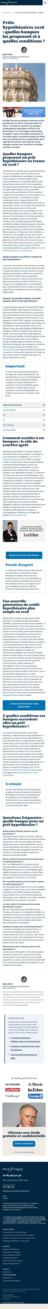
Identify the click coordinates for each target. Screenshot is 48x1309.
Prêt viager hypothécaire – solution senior (16, 1241)
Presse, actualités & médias (11, 1255)
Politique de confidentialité (11, 1297)
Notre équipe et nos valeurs (12, 1252)
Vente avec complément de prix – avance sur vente (19, 1238)
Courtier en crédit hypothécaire (13, 1261)
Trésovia (5, 1198)
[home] (9, 2)
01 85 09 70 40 (7, 1272)
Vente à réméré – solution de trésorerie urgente (18, 1235)
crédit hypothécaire (19, 515)
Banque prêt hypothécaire (11, 1263)
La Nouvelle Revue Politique (12, 1280)
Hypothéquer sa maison (10, 1258)
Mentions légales (8, 1295)
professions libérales (11, 350)
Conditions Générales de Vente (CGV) (14, 1291)
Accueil (5, 13)
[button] (45, 2)
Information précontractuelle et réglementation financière (21, 1289)
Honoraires (6, 1299)
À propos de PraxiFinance (11, 1249)
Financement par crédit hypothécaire (14, 1232)
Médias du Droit (8, 1278)
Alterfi (4, 1196)
